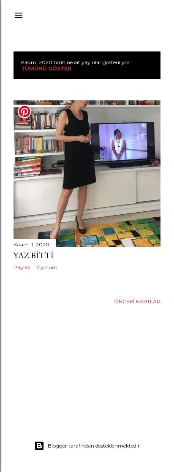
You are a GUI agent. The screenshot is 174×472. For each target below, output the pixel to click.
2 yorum (46, 267)
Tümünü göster (46, 68)
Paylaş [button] (22, 267)
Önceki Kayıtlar (137, 301)
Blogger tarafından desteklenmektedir (94, 445)
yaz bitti (34, 255)
